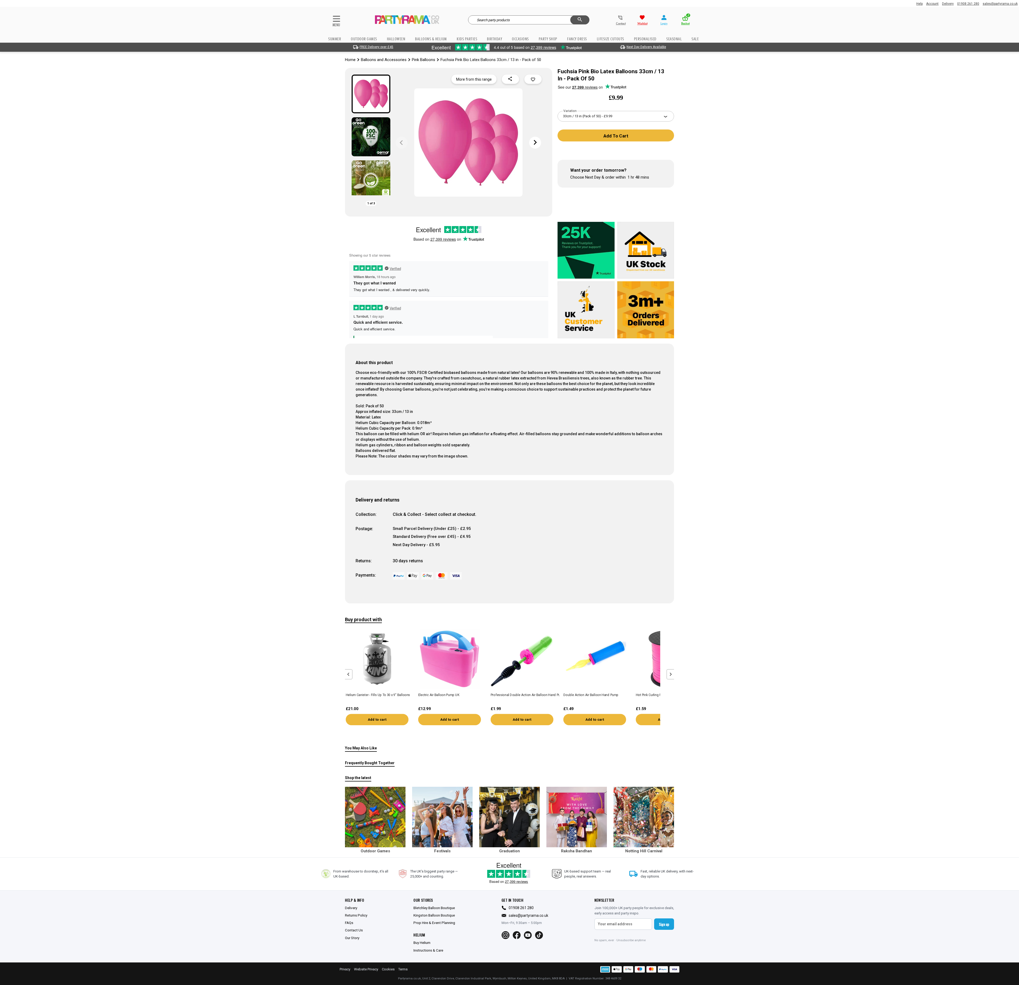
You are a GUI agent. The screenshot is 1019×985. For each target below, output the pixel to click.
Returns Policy (356, 915)
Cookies (388, 969)
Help (919, 4)
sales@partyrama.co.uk (1000, 4)
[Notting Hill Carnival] (644, 817)
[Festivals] (442, 817)
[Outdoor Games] (375, 817)
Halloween (396, 38)
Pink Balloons (423, 59)
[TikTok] (539, 935)
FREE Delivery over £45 (376, 47)
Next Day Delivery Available (646, 47)
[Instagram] (506, 935)
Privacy (345, 969)
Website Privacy (366, 969)
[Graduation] (509, 817)
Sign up (664, 924)
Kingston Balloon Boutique (434, 915)
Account (932, 4)
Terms (403, 969)
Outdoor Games (364, 38)
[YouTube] (528, 935)
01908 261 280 (968, 4)
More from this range (474, 79)
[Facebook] (517, 935)
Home (350, 59)
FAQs (349, 923)
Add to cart (377, 720)
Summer (334, 38)
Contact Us (354, 930)
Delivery (948, 4)
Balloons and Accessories (384, 59)
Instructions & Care (428, 950)
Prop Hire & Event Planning (434, 923)
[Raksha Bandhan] (576, 817)
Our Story (352, 938)
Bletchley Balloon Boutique (434, 908)
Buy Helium (421, 942)
